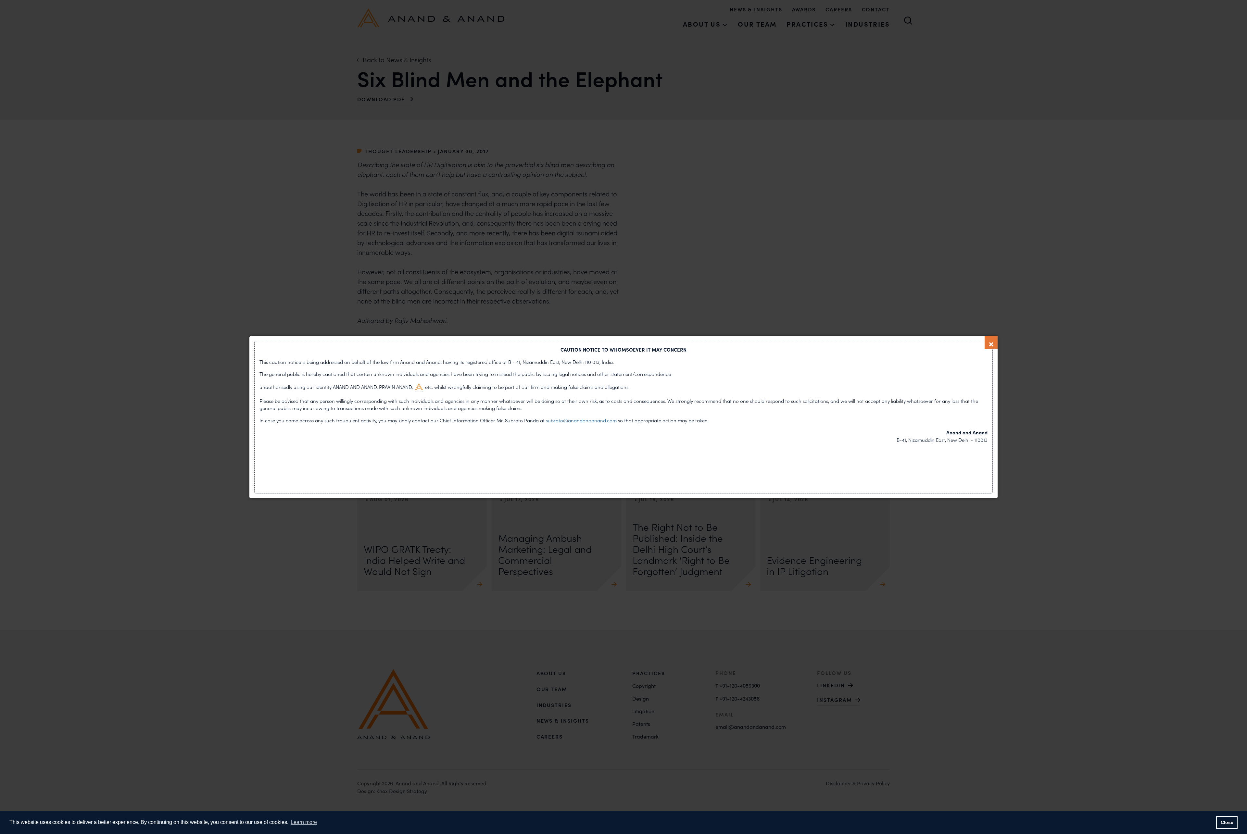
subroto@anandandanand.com (582, 420)
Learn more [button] (304, 822)
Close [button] (1227, 822)
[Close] (991, 342)
